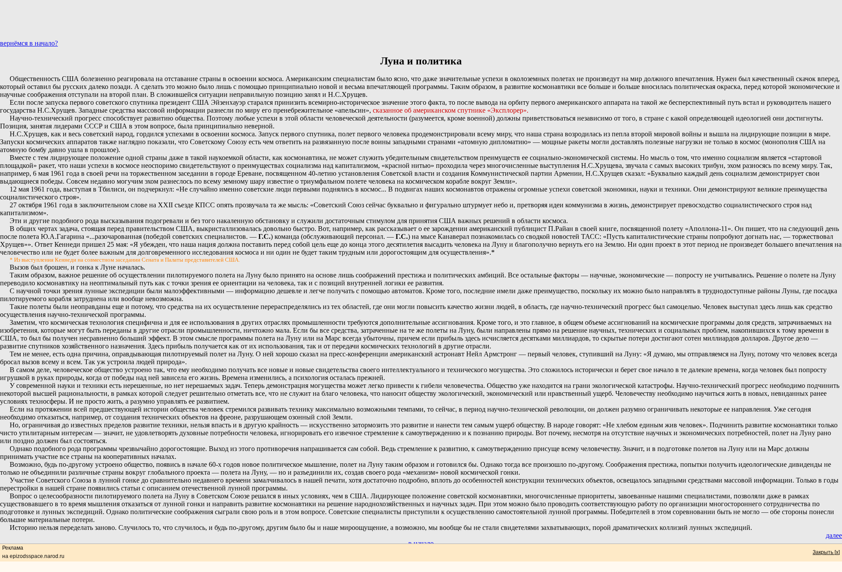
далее (834, 535)
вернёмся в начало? (29, 43)
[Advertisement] (421, 19)
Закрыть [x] (826, 552)
